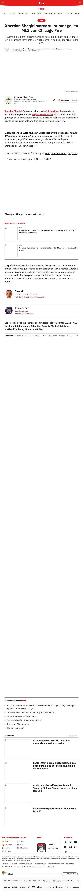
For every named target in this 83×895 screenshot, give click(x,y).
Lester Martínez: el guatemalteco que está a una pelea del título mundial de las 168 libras (54, 765)
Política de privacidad (25, 863)
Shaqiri (19, 291)
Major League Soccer (42, 114)
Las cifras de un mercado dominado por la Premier (29, 712)
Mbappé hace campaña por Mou (21, 716)
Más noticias (73, 736)
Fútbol (41, 9)
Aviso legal (13, 863)
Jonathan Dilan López (23, 97)
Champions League (73, 13)
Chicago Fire (51, 111)
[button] (54, 100)
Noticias (18, 297)
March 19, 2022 (43, 159)
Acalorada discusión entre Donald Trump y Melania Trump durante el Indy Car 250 (55, 788)
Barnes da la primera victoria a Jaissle (24, 720)
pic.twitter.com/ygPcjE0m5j (64, 153)
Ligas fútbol (52, 336)
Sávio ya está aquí (15, 728)
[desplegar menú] (3, 3)
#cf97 (47, 153)
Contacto (5, 863)
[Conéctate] (80, 3)
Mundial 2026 (22, 13)
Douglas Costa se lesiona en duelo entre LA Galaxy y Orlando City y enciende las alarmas (47, 231)
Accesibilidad (70, 863)
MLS (4, 13)
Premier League (36, 13)
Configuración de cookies (56, 863)
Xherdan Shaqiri (13, 111)
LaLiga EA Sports (49, 13)
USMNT (60, 13)
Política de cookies (40, 863)
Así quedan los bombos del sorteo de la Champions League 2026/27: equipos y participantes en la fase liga (41, 707)
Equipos (62, 336)
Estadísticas (28, 297)
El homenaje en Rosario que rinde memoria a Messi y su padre (51, 742)
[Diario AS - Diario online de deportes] (41, 3)
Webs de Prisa (71, 874)
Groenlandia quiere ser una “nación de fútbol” (54, 810)
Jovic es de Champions (17, 724)
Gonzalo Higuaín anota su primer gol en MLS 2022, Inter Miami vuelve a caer (48, 249)
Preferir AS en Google (69, 100)
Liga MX (12, 13)
